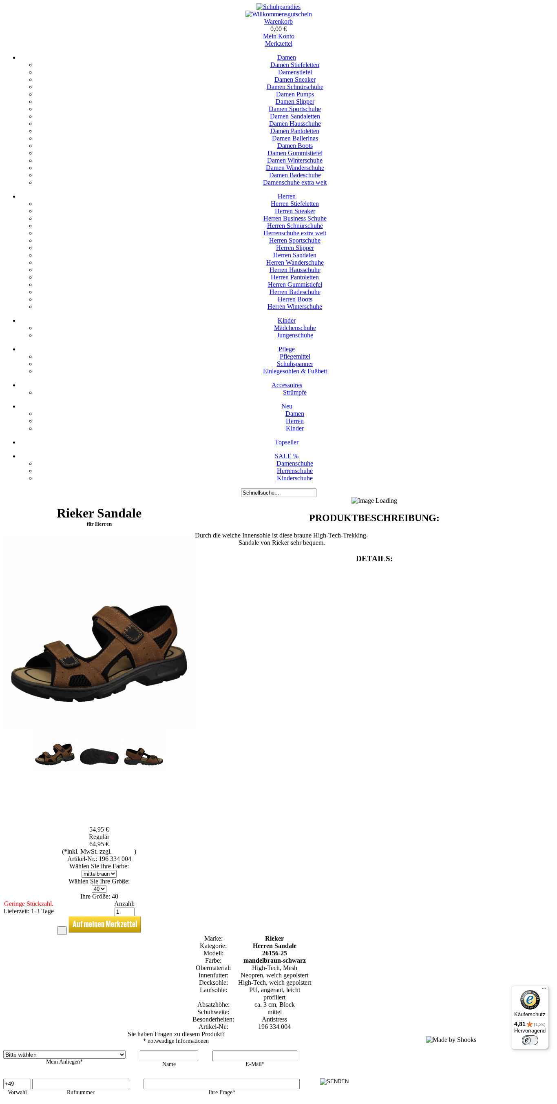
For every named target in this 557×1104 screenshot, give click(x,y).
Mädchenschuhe (295, 327)
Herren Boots (295, 299)
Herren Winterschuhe (294, 306)
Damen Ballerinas (295, 138)
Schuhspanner (295, 363)
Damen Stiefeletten (294, 64)
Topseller (286, 442)
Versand (123, 851)
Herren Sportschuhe (294, 240)
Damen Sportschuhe (295, 108)
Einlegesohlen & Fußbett (295, 371)
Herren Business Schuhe (295, 218)
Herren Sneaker (295, 210)
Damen (286, 57)
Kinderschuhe (295, 478)
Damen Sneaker (295, 79)
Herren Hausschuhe (295, 269)
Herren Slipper (295, 247)
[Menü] (544, 990)
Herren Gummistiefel (295, 284)
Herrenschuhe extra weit (294, 233)
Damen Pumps (295, 94)
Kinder (287, 320)
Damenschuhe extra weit (295, 182)
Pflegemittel (295, 356)
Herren (287, 196)
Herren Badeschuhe (295, 291)
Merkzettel (278, 43)
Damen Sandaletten (295, 116)
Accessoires (287, 384)
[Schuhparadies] (278, 6)
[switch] (530, 1040)
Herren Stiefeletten (295, 203)
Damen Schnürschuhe (295, 86)
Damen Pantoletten (294, 130)
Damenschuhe (294, 463)
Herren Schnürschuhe (295, 225)
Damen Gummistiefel (295, 152)
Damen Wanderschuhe (295, 167)
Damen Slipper (295, 101)
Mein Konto (278, 36)
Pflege (286, 349)
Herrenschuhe (295, 470)
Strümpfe (295, 392)
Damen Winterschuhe (295, 160)
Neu (286, 406)
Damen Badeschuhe (295, 175)
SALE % (286, 456)
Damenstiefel (295, 72)
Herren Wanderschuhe (295, 262)
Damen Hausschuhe (295, 123)
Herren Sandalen (294, 255)
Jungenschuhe (295, 335)
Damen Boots (295, 145)
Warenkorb (278, 21)
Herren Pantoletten (295, 277)
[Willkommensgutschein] (278, 14)
